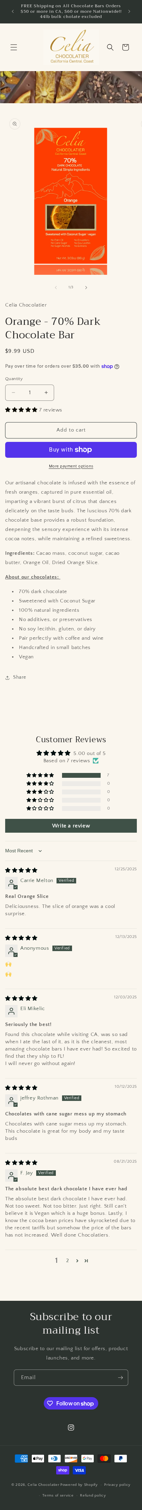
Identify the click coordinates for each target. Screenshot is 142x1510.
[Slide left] (55, 287)
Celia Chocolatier (43, 1485)
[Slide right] (86, 287)
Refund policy (93, 1495)
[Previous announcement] (12, 11)
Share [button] (19, 677)
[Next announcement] (129, 11)
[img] (21, 870)
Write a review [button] (71, 826)
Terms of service (57, 1495)
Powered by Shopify (79, 1485)
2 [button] (67, 1261)
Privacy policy (117, 1485)
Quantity (14, 378)
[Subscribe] (120, 1377)
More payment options (71, 466)
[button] (13, 47)
